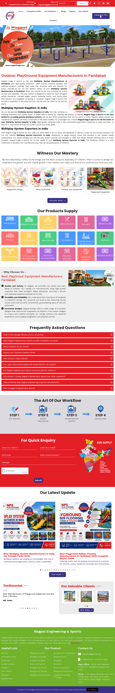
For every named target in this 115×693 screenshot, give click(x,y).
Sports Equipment (62, 668)
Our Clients (83, 11)
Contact (53, 20)
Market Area (7, 679)
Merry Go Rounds (43, 189)
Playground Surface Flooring (62, 676)
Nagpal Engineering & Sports (57, 631)
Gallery (72, 11)
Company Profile (34, 11)
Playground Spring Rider (40, 675)
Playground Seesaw (39, 671)
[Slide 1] (51, 64)
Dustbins (58, 664)
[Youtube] (108, 3)
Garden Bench (60, 657)
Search (82, 3)
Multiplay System (38, 653)
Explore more (56, 200)
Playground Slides (38, 660)
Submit (38, 480)
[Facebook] (90, 3)
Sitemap (6, 660)
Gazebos (58, 660)
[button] (40, 570)
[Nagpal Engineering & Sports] (9, 15)
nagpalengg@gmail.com (48, 5)
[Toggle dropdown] (57, 11)
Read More (76, 643)
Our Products (50, 11)
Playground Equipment (100, 192)
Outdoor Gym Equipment (71, 189)
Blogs (63, 11)
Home (20, 11)
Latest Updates (9, 664)
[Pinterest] (103, 3)
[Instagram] (99, 3)
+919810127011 (15, 5)
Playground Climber (39, 668)
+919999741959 (27, 5)
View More (56, 574)
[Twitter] (94, 3)
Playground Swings (14, 189)
